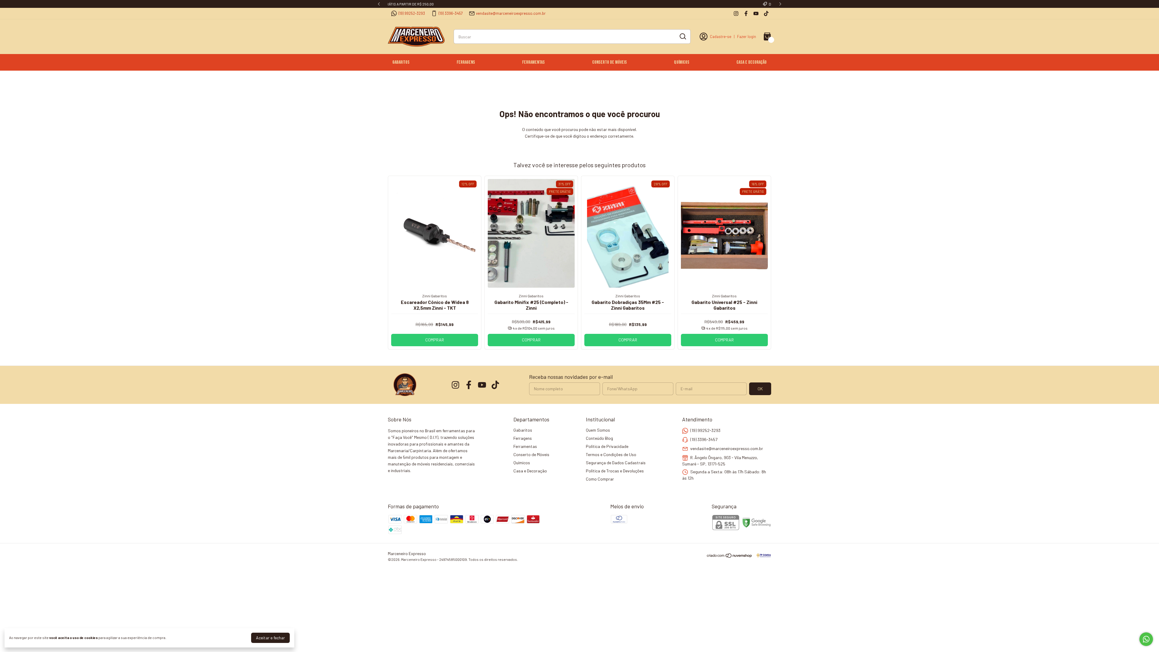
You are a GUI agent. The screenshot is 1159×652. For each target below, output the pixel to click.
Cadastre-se (720, 36)
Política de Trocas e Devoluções (615, 470)
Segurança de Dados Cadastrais (616, 462)
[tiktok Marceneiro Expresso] (766, 13)
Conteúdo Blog (599, 438)
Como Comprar (600, 478)
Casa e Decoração (751, 62)
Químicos (681, 62)
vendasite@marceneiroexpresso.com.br (511, 13)
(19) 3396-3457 (451, 13)
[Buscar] (682, 36)
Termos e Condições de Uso (611, 454)
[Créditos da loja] (762, 555)
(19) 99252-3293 (411, 13)
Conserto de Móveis (609, 62)
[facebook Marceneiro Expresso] (746, 13)
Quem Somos (598, 430)
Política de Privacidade (607, 446)
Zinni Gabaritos (434, 296)
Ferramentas (533, 62)
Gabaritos (401, 62)
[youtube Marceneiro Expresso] (756, 13)
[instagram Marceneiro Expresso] (736, 13)
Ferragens (466, 62)
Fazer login (746, 36)
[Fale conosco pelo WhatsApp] (1146, 639)
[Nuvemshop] (730, 556)
